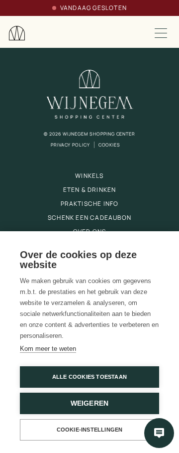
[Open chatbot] (159, 433)
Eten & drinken (89, 189)
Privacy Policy (70, 145)
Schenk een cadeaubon (89, 217)
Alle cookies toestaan (89, 377)
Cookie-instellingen (90, 430)
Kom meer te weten (48, 348)
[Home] (17, 33)
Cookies (109, 145)
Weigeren (90, 403)
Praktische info (90, 203)
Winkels (89, 175)
